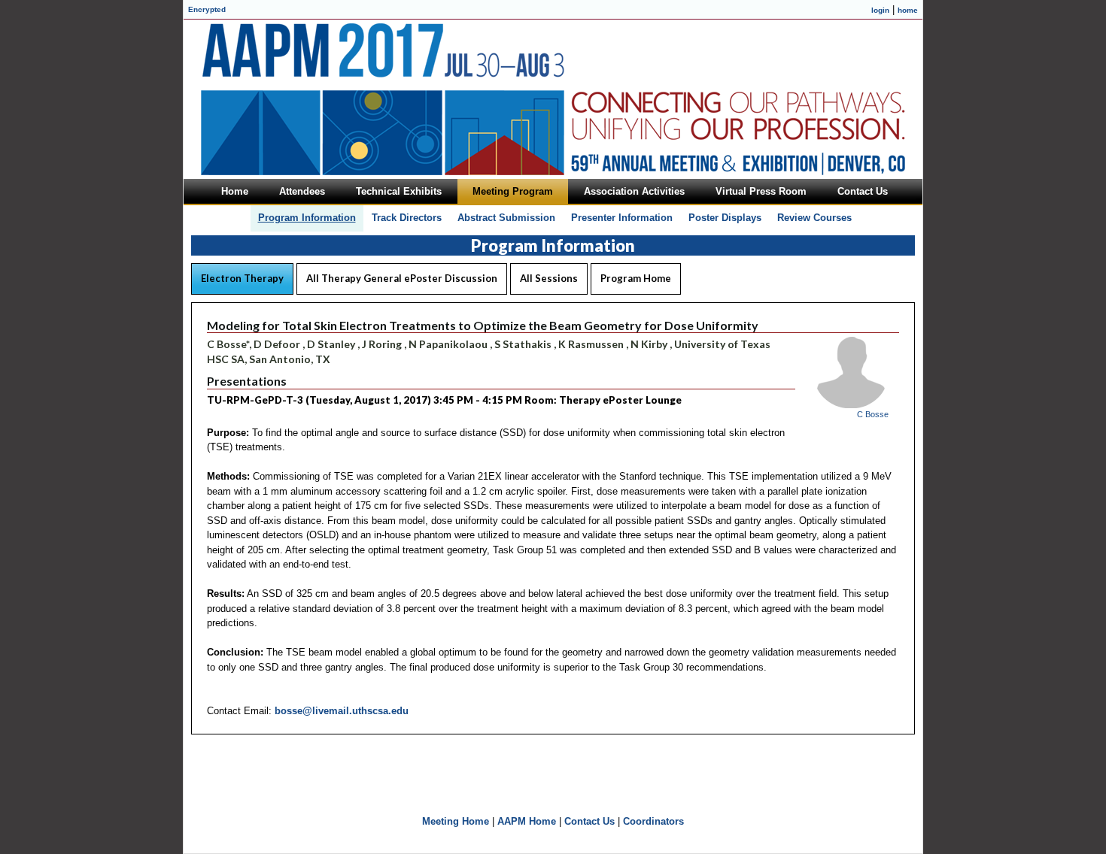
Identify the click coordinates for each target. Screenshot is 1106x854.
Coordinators (653, 821)
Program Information (307, 217)
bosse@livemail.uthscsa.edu (342, 710)
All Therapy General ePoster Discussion (401, 278)
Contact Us (589, 821)
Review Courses (814, 217)
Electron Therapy (242, 278)
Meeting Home (455, 821)
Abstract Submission (506, 217)
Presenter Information (622, 217)
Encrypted (207, 9)
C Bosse (873, 414)
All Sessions (549, 278)
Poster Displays (724, 217)
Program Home (635, 278)
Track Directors (407, 217)
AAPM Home (526, 821)
